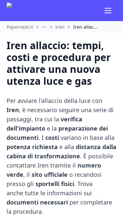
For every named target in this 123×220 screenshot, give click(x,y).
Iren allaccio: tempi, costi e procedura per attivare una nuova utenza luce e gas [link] (86, 27)
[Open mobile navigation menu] (107, 10)
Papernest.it (20, 27)
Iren (60, 27)
